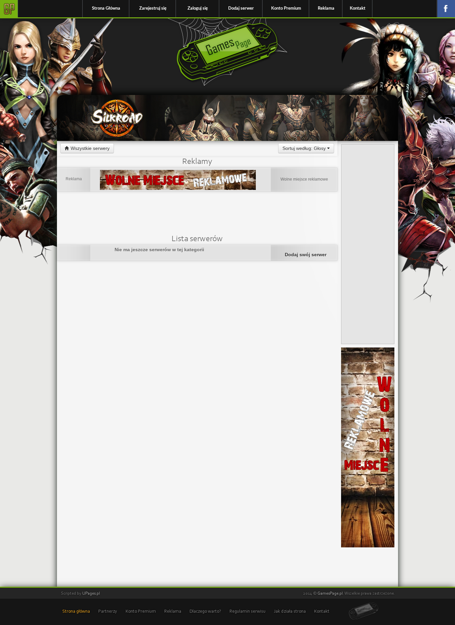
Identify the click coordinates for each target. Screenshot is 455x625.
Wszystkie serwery (89, 148)
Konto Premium (286, 8)
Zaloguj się (198, 8)
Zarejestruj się (153, 8)
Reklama (326, 8)
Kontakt (357, 8)
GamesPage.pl (330, 593)
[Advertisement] (197, 214)
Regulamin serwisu (247, 611)
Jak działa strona (290, 611)
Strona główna (76, 611)
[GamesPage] (364, 611)
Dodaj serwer (241, 8)
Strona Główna (106, 8)
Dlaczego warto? (205, 611)
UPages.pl (91, 593)
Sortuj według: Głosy (304, 148)
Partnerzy (107, 611)
